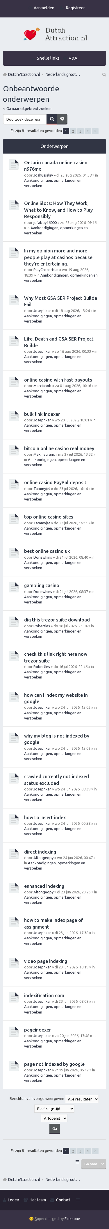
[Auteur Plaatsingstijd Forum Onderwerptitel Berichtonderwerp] (54, 1109)
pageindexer (37, 1029)
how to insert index (45, 817)
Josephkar (42, 311)
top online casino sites (48, 516)
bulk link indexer (42, 414)
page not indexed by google (54, 1064)
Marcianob (42, 386)
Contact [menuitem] (63, 1200)
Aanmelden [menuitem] (44, 8)
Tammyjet (41, 489)
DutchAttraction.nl (24, 1179)
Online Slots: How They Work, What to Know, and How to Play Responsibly (58, 210)
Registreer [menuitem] (75, 8)
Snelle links (48, 58)
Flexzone (72, 1218)
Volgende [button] (95, 131)
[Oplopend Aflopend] (54, 1118)
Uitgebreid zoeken (62, 119)
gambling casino (41, 585)
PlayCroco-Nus (45, 270)
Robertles (41, 626)
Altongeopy (43, 858)
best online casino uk (47, 551)
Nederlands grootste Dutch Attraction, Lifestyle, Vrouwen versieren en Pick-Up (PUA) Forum (63, 1179)
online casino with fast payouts (58, 379)
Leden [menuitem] (13, 1200)
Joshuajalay (43, 175)
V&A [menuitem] (73, 58)
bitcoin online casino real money (59, 448)
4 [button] (88, 131)
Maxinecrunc (44, 454)
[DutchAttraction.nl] (54, 35)
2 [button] (73, 131)
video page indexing (45, 961)
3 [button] (80, 131)
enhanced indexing (44, 886)
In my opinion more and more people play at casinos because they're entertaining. (58, 257)
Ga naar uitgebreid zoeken (28, 108)
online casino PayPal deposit (55, 482)
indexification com (44, 995)
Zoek (52, 119)
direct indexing (40, 851)
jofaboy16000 (45, 222)
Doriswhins (42, 557)
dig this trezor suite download (57, 619)
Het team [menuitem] (38, 1200)
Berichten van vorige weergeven (37, 1098)
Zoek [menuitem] (103, 74)
